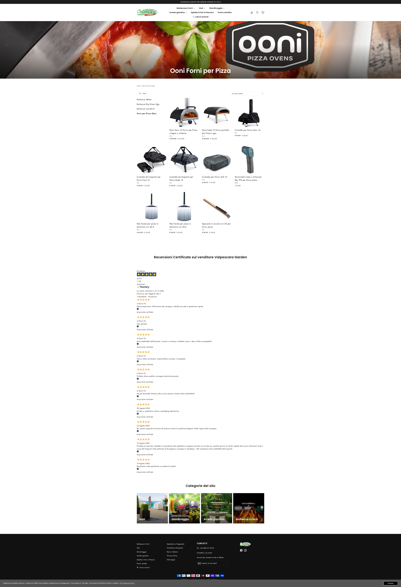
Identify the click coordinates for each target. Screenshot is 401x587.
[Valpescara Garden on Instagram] (245, 550)
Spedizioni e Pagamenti (175, 544)
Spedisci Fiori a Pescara (202, 12)
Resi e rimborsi (172, 552)
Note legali (171, 559)
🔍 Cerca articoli (200, 16)
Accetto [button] (391, 583)
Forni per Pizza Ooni (146, 113)
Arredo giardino (177, 12)
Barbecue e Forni (185, 8)
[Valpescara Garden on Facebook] (241, 550)
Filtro (144, 93)
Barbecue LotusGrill (145, 108)
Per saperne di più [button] (127, 583)
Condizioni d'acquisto (175, 548)
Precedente (141, 296)
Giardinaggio (216, 8)
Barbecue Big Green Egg (148, 104)
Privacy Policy (172, 555)
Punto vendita (225, 12)
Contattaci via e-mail (204, 553)
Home (138, 86)
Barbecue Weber (144, 99)
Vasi (201, 8)
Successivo (152, 296)
